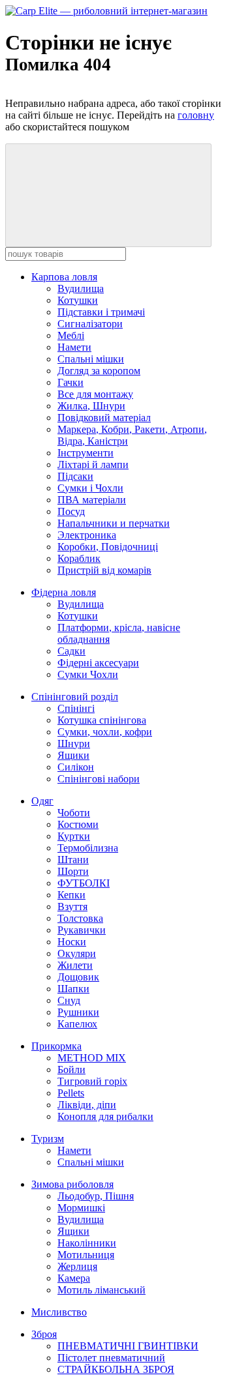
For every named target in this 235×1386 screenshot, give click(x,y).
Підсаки (75, 476)
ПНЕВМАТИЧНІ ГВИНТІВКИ (127, 1345)
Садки (71, 650)
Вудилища (80, 288)
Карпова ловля (64, 276)
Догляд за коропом (98, 370)
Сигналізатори (90, 323)
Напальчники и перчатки (113, 523)
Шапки (73, 988)
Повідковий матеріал (104, 417)
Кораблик (79, 558)
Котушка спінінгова (101, 720)
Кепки (71, 894)
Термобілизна (87, 847)
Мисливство (59, 1312)
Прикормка (56, 1046)
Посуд (71, 511)
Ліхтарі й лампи (93, 464)
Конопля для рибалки (105, 1116)
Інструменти (85, 452)
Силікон (75, 767)
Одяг (42, 800)
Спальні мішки (90, 358)
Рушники (78, 1012)
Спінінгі (76, 708)
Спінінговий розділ (74, 696)
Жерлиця (77, 1266)
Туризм (47, 1138)
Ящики (73, 755)
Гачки (70, 382)
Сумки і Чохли (90, 488)
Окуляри (76, 953)
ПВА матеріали (91, 499)
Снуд (68, 1000)
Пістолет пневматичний (111, 1357)
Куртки (73, 836)
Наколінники (86, 1242)
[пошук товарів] (108, 195)
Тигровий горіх (92, 1081)
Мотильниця (85, 1254)
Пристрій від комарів (104, 570)
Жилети (75, 965)
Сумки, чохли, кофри (104, 731)
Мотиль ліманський (101, 1289)
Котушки (77, 300)
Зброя (44, 1334)
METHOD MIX (91, 1057)
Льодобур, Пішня (95, 1196)
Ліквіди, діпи (86, 1104)
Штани (73, 859)
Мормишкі (81, 1207)
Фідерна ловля (63, 592)
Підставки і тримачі (101, 311)
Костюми (78, 824)
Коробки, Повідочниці (107, 546)
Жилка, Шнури (91, 405)
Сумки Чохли (87, 674)
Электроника (86, 534)
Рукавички (81, 930)
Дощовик (78, 976)
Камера (73, 1278)
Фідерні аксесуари (98, 662)
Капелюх (77, 1023)
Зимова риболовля (72, 1184)
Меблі (70, 335)
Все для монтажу (95, 394)
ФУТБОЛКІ (83, 883)
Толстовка (80, 918)
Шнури (73, 743)
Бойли (71, 1069)
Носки (71, 941)
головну (196, 115)
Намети (74, 347)
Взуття (72, 906)
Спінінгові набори (98, 778)
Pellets (70, 1092)
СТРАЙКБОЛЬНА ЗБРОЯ (115, 1369)
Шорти (73, 871)
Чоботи (73, 812)
